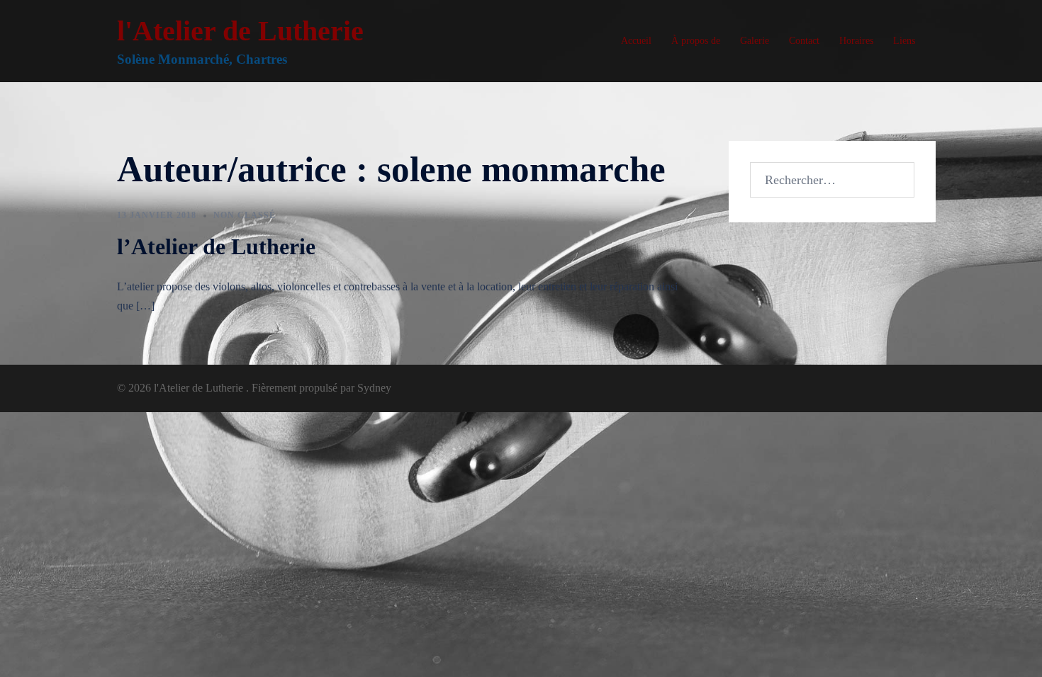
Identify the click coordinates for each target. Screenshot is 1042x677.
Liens (904, 40)
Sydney (374, 388)
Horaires (856, 40)
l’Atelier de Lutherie (216, 246)
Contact (804, 40)
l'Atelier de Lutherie (240, 31)
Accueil (636, 40)
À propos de (695, 40)
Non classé (244, 215)
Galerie (754, 40)
